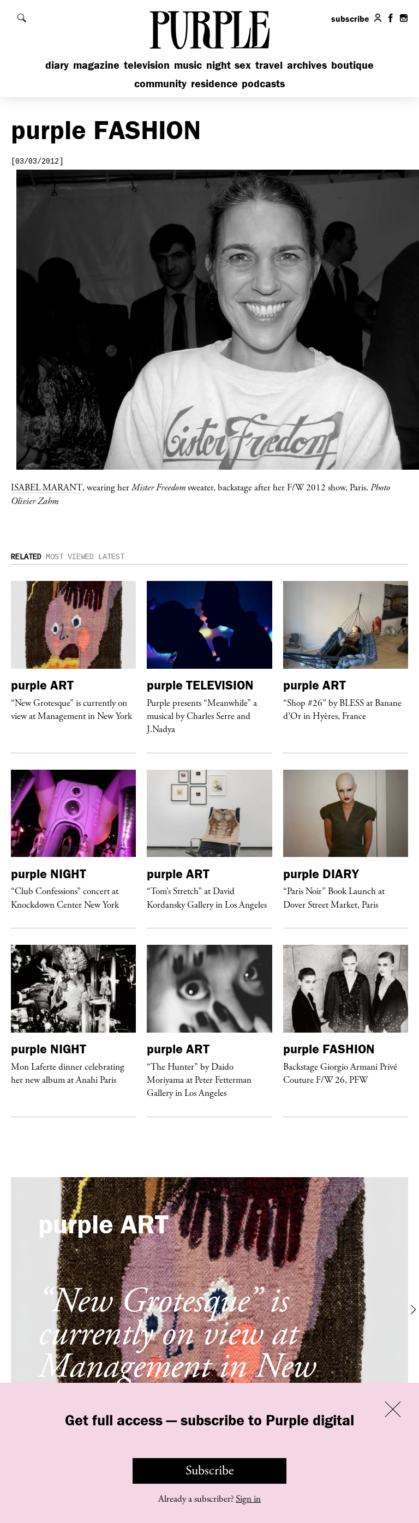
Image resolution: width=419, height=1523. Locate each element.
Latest (111, 557)
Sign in (248, 1499)
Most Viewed (70, 557)
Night (218, 64)
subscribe (350, 18)
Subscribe (209, 1470)
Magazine (96, 64)
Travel (269, 64)
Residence (214, 83)
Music (188, 64)
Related (26, 557)
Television (147, 64)
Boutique (352, 64)
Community (160, 83)
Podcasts (263, 83)
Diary (57, 64)
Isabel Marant (46, 487)
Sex (243, 64)
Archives (307, 64)
